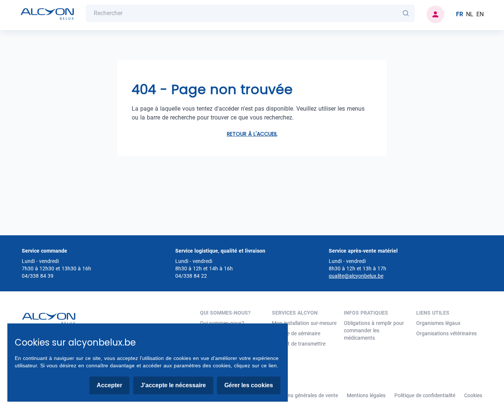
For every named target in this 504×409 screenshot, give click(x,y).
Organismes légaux (438, 323)
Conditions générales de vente (303, 395)
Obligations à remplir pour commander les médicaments (374, 330)
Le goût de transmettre (298, 344)
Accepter (109, 385)
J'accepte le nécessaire (173, 385)
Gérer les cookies (248, 385)
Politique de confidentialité (424, 395)
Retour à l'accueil (252, 134)
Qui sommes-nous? (222, 323)
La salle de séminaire (296, 333)
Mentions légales (366, 395)
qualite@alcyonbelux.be (356, 276)
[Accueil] (47, 14)
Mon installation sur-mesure (304, 323)
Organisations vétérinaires (446, 333)
